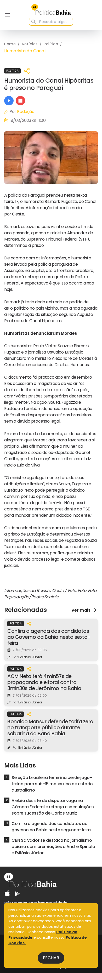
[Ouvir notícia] (9, 100)
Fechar (51, 958)
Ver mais (80, 610)
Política (12, 71)
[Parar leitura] (20, 100)
